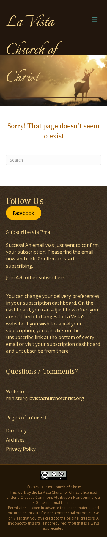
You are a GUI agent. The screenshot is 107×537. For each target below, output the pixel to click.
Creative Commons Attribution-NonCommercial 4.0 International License (61, 500)
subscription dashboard (49, 303)
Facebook (23, 213)
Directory (16, 430)
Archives (15, 440)
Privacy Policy (21, 449)
